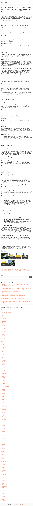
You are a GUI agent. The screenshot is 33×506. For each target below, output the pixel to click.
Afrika (2, 309)
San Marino (4, 428)
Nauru (3, 483)
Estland (3, 390)
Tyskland (3, 447)
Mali (2, 322)
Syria (3, 460)
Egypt (3, 315)
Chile (3, 494)
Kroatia (3, 403)
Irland (3, 397)
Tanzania (3, 338)
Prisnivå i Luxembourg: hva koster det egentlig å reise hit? (11, 294)
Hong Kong (5, 355)
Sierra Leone (4, 331)
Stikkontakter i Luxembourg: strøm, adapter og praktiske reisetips (12, 298)
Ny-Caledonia (4, 486)
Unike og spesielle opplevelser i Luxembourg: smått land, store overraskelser (14, 292)
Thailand (3, 374)
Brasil (3, 493)
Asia (2, 342)
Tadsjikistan (4, 373)
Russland (3, 426)
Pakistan (3, 367)
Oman (3, 457)
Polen (3, 422)
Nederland (4, 419)
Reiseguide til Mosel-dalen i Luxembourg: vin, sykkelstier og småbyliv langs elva (15, 289)
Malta (3, 413)
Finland (3, 392)
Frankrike (3, 393)
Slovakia (3, 432)
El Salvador (4, 470)
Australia (3, 480)
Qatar (3, 458)
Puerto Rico (4, 474)
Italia (3, 400)
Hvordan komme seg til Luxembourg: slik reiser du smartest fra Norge (13, 295)
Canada (3, 464)
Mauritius (3, 325)
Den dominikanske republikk (7, 468)
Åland (3, 380)
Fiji (2, 481)
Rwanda (3, 328)
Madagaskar (4, 321)
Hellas (3, 396)
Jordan (3, 455)
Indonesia (3, 350)
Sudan (3, 334)
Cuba (3, 467)
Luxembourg (4, 412)
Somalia (3, 332)
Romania (3, 425)
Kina (3, 354)
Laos (3, 357)
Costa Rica (4, 465)
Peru (3, 499)
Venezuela (4, 500)
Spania (3, 435)
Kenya (3, 319)
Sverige (3, 442)
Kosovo (3, 402)
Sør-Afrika (4, 335)
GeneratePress (22, 504)
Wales (4, 439)
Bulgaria (3, 387)
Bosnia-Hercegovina (5, 386)
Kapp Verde (4, 318)
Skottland (3, 431)
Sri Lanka (3, 370)
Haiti (3, 471)
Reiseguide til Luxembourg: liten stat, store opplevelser (10, 291)
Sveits (3, 441)
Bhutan (3, 344)
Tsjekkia (3, 444)
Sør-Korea (3, 371)
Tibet (3, 376)
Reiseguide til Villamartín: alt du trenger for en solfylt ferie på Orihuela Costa (15, 270)
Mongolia (3, 361)
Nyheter (2, 477)
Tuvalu (3, 487)
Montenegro (4, 418)
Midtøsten (3, 451)
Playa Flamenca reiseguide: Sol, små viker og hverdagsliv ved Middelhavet (15, 269)
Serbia (3, 429)
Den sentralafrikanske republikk (7, 312)
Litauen (3, 410)
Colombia (3, 496)
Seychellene (4, 329)
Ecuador (3, 497)
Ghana (3, 316)
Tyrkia (3, 445)
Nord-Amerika (3, 461)
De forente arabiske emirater (7, 345)
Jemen (3, 454)
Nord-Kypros (5, 406)
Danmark (3, 389)
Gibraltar (4, 438)
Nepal (3, 364)
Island (3, 399)
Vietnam (3, 377)
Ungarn (3, 448)
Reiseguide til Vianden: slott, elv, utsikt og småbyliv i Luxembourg (12, 286)
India (3, 348)
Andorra (3, 383)
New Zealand (4, 484)
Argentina (3, 490)
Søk (2, 275)
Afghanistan (4, 452)
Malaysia (3, 358)
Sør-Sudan (4, 337)
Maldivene (4, 360)
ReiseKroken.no (5, 2)
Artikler (2, 341)
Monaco (3, 416)
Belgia (3, 384)
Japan (3, 351)
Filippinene (4, 347)
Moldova (3, 415)
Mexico (3, 473)
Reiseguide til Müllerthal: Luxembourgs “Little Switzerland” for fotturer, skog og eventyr (16, 288)
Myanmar (3, 363)
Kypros (3, 405)
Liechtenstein (4, 409)
